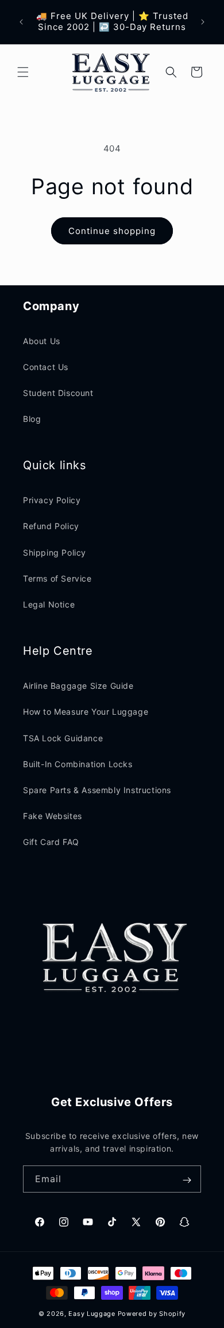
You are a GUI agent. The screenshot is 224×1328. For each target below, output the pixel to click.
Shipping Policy (54, 552)
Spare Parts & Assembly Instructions (97, 790)
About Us (41, 341)
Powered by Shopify (152, 1314)
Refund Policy (51, 526)
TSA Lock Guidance (63, 738)
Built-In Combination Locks (78, 764)
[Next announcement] (202, 22)
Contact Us (45, 367)
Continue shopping (112, 230)
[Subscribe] (186, 1180)
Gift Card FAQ (51, 842)
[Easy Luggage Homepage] (111, 72)
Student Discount (58, 393)
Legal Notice (49, 604)
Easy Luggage (91, 1314)
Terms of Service (57, 578)
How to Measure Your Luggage (85, 711)
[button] (23, 72)
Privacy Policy (51, 500)
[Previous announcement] (21, 22)
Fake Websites (52, 816)
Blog (32, 419)
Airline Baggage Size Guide (78, 686)
